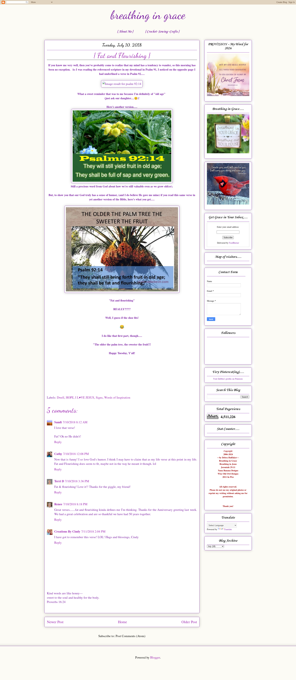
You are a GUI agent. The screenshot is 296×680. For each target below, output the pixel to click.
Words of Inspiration (117, 397)
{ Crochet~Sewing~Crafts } (162, 32)
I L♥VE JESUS (84, 397)
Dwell (60, 397)
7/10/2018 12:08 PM (76, 454)
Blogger (155, 657)
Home (122, 621)
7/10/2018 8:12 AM (75, 422)
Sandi (58, 422)
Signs (99, 397)
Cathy (58, 454)
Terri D (59, 481)
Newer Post (55, 621)
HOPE (70, 397)
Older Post (189, 621)
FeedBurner (234, 242)
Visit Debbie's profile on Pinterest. (228, 378)
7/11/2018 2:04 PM (93, 531)
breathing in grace (148, 15)
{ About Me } (125, 32)
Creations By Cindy (67, 531)
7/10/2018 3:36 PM (77, 481)
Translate (228, 529)
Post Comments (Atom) (130, 636)
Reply (58, 442)
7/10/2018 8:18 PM (75, 504)
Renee (58, 504)
